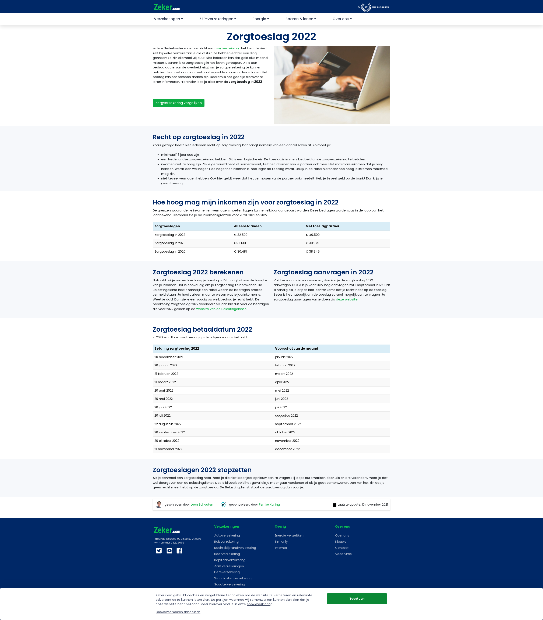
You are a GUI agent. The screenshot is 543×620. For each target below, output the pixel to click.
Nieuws (340, 541)
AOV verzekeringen (229, 566)
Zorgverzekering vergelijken (178, 102)
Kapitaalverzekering (229, 560)
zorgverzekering (227, 48)
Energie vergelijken (289, 535)
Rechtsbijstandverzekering (235, 547)
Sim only (281, 541)
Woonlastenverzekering (233, 578)
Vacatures (343, 554)
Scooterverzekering (229, 584)
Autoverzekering (227, 535)
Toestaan (357, 598)
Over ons (341, 18)
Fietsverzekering (227, 572)
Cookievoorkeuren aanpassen (178, 612)
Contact (342, 547)
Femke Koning (269, 505)
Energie (259, 18)
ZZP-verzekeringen (216, 18)
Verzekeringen (167, 18)
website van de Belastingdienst (221, 309)
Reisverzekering (226, 541)
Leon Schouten (202, 505)
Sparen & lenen (299, 18)
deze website (347, 299)
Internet (281, 547)
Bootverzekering (227, 554)
